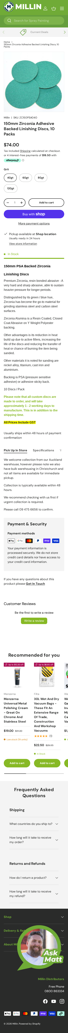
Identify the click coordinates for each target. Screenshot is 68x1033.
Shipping (25, 151)
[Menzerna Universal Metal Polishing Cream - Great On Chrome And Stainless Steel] (17, 676)
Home (7, 42)
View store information (23, 243)
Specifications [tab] (43, 450)
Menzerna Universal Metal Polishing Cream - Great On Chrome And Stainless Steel (16, 710)
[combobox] (34, 21)
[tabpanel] (34, 485)
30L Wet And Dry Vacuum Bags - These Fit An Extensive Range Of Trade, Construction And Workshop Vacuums (46, 715)
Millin (7, 117)
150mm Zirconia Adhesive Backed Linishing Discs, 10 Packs (31, 45)
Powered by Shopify (29, 1023)
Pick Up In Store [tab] (15, 450)
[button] (53, 8)
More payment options (34, 223)
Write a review (34, 621)
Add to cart (46, 202)
